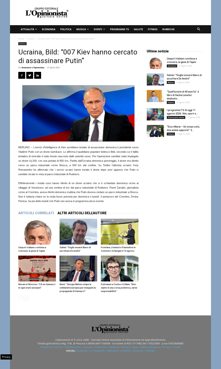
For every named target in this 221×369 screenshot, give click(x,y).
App (135, 347)
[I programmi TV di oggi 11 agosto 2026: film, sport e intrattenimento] (155, 114)
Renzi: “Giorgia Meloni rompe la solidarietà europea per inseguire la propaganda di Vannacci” (78, 287)
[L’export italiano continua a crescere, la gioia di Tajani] (37, 232)
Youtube (150, 350)
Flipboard (112, 350)
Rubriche (168, 29)
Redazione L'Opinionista (33, 67)
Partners (126, 347)
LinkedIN (125, 350)
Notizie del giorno (150, 347)
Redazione (101, 347)
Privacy (167, 347)
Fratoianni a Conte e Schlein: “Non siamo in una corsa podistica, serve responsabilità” (119, 287)
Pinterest (138, 350)
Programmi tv (119, 29)
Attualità (27, 29)
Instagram (99, 350)
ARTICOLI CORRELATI (36, 213)
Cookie (177, 347)
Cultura (171, 102)
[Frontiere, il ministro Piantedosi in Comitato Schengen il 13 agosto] (119, 232)
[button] (198, 29)
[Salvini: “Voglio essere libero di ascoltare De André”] (78, 232)
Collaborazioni (72, 347)
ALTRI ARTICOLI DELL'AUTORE (82, 213)
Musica (81, 29)
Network (114, 347)
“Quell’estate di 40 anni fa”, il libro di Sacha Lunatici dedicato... (183, 95)
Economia (48, 29)
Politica (65, 29)
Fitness (152, 29)
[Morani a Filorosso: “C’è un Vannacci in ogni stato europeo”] (37, 268)
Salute (138, 29)
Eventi (98, 29)
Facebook (81, 350)
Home (21, 38)
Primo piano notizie (176, 117)
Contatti (87, 347)
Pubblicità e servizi (51, 347)
